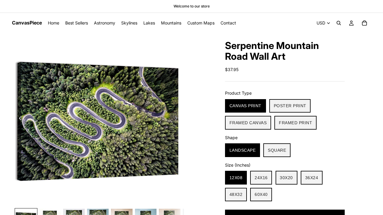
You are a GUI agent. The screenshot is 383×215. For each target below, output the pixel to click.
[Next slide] (177, 119)
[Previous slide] (18, 119)
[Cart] (364, 23)
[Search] (338, 23)
